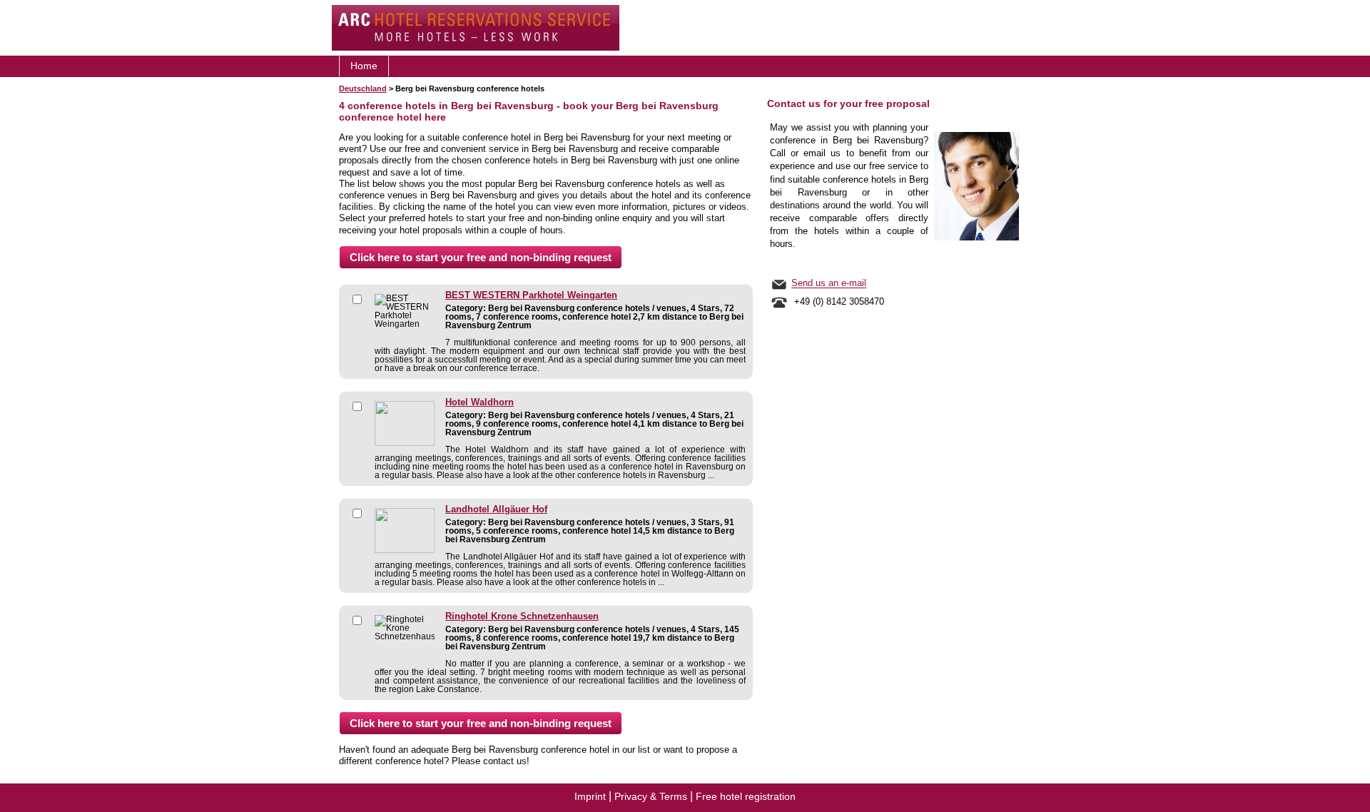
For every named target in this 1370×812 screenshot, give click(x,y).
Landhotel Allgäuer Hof (496, 509)
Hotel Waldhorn (479, 402)
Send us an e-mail (828, 283)
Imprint (590, 796)
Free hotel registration (746, 796)
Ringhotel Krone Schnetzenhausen (522, 616)
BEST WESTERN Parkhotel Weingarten (531, 295)
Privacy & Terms (650, 796)
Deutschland (363, 88)
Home (363, 65)
